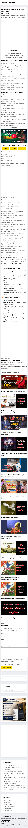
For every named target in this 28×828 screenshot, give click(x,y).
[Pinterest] (6, 360)
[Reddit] (19, 360)
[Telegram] (13, 360)
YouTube (22, 148)
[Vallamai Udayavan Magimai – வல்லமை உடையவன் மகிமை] (14, 608)
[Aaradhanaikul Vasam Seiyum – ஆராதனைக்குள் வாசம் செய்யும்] (14, 568)
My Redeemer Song (9, 300)
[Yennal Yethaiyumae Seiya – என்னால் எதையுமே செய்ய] (14, 527)
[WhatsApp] (8, 360)
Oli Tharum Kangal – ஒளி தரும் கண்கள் (12, 558)
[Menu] (26, 2)
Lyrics (11, 17)
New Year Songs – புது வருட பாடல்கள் (15, 787)
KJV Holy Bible (9, 800)
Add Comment (5, 646)
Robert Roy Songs (6, 257)
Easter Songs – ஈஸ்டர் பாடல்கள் (13, 771)
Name (3, 633)
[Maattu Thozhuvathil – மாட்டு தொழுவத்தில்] (14, 382)
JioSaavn (13, 148)
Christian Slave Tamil (8, 2)
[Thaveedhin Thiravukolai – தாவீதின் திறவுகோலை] (14, 422)
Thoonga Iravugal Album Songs (10, 259)
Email (3, 639)
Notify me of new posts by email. (11, 664)
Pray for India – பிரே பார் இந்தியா (10, 517)
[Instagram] (5, 821)
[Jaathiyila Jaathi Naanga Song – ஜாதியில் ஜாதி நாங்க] (14, 444)
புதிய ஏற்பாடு (8, 810)
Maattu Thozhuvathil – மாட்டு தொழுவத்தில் (13, 391)
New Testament (9, 804)
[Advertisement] (14, 35)
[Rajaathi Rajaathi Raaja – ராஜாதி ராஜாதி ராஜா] (14, 589)
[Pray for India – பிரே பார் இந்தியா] (14, 508)
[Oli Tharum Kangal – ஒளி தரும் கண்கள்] (14, 548)
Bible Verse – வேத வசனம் (12, 765)
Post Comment (7, 667)
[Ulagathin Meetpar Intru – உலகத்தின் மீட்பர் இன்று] (14, 486)
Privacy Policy (19, 825)
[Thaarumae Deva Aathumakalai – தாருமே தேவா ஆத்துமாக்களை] (14, 465)
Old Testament (9, 802)
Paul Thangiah (5, 357)
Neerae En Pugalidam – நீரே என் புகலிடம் (15, 271)
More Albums (9, 789)
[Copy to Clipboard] (12, 360)
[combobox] (13, 677)
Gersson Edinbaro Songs (17, 261)
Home (8, 825)
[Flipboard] (17, 360)
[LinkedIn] (15, 360)
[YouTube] (9, 821)
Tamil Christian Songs (19, 17)
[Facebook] (2, 360)
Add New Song (2, 825)
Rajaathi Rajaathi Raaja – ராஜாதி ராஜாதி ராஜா (13, 598)
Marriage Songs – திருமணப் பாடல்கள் (15, 785)
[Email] (10, 360)
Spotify (5, 148)
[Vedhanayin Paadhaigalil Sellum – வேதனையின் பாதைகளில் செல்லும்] (14, 401)
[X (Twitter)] (4, 360)
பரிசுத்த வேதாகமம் (10, 806)
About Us (13, 825)
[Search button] (24, 678)
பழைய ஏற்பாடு (9, 808)
